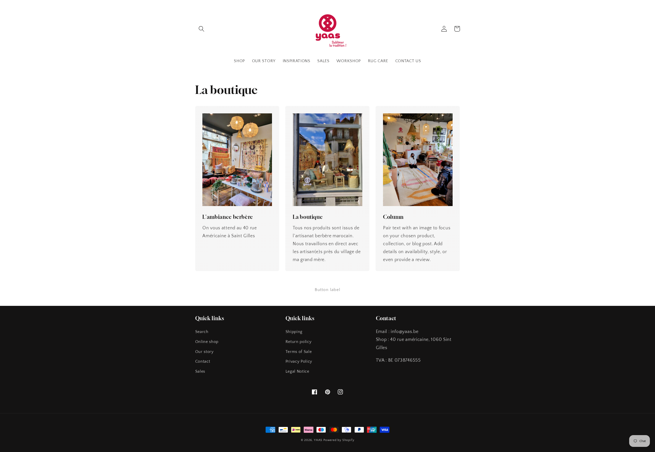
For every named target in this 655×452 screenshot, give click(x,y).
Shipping (294, 331)
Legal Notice (297, 371)
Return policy (299, 341)
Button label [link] (328, 289)
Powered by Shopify (338, 440)
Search (202, 331)
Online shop (207, 341)
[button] (201, 28)
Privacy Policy (299, 361)
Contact (202, 361)
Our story (204, 351)
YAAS (318, 440)
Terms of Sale (299, 351)
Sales (200, 371)
